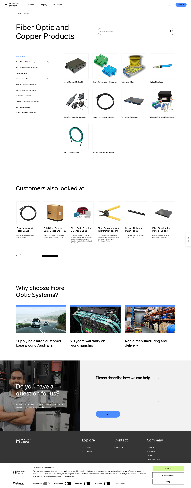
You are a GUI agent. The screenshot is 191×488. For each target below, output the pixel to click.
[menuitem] (57, 4)
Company (43, 5)
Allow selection (168, 475)
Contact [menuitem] (181, 5)
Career (149, 455)
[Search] (171, 31)
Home (19, 13)
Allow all (168, 468)
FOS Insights (87, 451)
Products (31, 5)
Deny (168, 482)
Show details (120, 484)
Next (108, 414)
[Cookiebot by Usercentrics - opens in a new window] (18, 483)
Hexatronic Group (154, 459)
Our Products (87, 447)
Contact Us (119, 447)
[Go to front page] (12, 5)
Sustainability (152, 451)
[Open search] (170, 5)
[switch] (68, 483)
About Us (150, 447)
